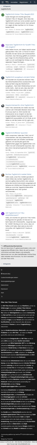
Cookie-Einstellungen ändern (9, 277)
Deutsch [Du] (6, 274)
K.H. (7, 29)
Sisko (7, 194)
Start (2, 293)
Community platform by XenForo (17, 435)
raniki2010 (9, 233)
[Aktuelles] (31, 2)
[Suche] (35, 2)
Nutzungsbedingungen (8, 281)
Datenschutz (4, 285)
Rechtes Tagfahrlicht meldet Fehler (18, 174)
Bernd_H (8, 64)
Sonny (7, 152)
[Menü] (2, 2)
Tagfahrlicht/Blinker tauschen (17, 133)
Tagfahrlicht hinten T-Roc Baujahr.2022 (20, 14)
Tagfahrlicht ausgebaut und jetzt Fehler (20, 77)
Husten (8, 122)
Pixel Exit (10, 439)
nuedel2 (8, 92)
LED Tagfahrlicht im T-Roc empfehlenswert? (15, 214)
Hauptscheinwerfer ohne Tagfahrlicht (20, 105)
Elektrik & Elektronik (25, 34)
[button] (18, 270)
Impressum (4, 289)
